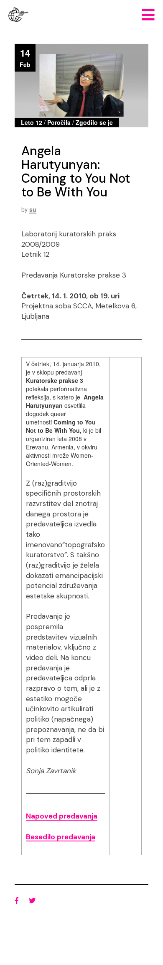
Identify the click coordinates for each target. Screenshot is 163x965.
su (32, 209)
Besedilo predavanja (60, 836)
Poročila (59, 122)
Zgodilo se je (94, 122)
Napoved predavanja (61, 816)
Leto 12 (31, 122)
